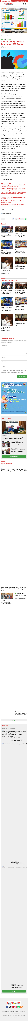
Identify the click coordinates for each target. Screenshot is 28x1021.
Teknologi (8, 39)
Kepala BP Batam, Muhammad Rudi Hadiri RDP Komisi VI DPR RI (13, 198)
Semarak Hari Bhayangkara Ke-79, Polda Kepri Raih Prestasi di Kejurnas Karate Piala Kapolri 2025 (13, 589)
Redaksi (4, 1011)
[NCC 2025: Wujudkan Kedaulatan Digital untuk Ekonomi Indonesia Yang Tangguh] (7, 229)
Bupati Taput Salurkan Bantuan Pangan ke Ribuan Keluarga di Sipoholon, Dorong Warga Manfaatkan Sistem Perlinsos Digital (18, 443)
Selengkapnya (13, 456)
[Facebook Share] (13, 219)
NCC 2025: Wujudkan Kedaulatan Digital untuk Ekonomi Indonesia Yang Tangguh (13, 185)
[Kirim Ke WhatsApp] (25, 219)
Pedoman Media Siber (14, 1013)
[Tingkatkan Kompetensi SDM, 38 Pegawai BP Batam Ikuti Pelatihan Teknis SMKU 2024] (21, 260)
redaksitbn (6, 46)
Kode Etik (15, 1011)
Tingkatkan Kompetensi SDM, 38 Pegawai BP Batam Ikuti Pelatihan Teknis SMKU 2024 (12, 205)
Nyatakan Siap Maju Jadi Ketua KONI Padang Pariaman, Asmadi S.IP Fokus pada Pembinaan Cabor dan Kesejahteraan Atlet (6, 602)
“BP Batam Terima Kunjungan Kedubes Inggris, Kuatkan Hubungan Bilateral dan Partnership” (13, 189)
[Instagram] (15, 1007)
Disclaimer (22, 1011)
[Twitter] (10, 1007)
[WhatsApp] (18, 1007)
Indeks (10, 1011)
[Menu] (2, 4)
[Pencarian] (26, 4)
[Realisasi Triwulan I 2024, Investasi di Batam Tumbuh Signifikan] (7, 263)
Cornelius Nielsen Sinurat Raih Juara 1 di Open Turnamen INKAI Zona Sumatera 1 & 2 (21, 713)
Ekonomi (3, 39)
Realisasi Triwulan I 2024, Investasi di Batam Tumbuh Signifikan (12, 201)
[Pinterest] (13, 1007)
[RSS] (21, 1007)
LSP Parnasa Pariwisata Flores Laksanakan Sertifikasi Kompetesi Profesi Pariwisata (17, 986)
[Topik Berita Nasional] (8, 4)
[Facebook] (7, 1007)
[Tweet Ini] (16, 219)
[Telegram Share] (22, 219)
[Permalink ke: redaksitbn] (2, 47)
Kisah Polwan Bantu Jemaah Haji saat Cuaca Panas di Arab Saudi (17, 863)
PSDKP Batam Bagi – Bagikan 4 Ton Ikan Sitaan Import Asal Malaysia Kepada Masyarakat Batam (13, 194)
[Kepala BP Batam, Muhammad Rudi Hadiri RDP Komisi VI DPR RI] (21, 244)
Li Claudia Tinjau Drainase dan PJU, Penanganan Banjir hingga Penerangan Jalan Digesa (18, 450)
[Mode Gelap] (23, 4)
